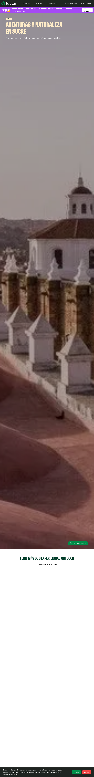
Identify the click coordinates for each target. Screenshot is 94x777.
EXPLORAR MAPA (79, 543)
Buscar (40, 3)
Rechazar (87, 772)
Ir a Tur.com (86, 10)
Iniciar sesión (87, 3)
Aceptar (76, 772)
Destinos (27, 3)
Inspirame (52, 3)
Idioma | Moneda (72, 3)
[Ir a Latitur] (8, 3)
